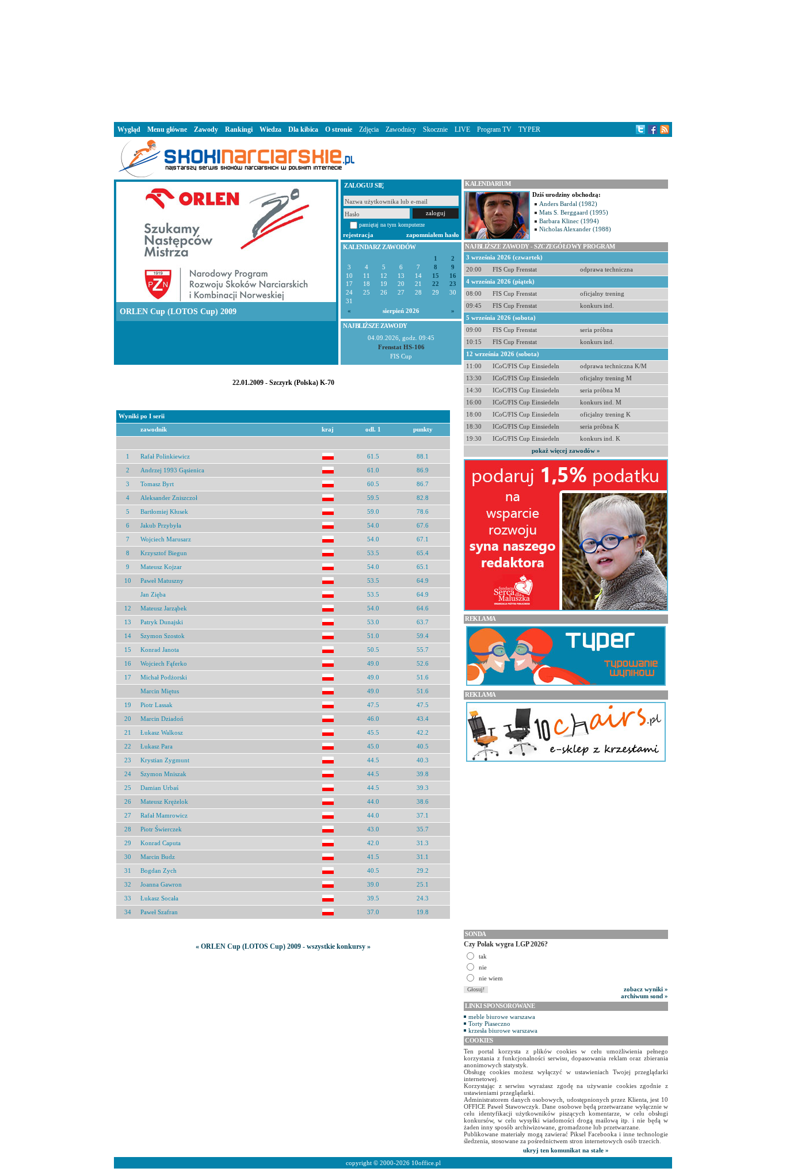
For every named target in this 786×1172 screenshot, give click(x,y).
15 (435, 276)
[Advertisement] (393, 59)
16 (452, 276)
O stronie (338, 129)
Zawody (206, 129)
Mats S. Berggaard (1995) (573, 212)
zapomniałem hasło (432, 234)
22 (435, 284)
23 (452, 284)
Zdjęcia (369, 129)
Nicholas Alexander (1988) (575, 229)
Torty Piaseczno (489, 1023)
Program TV (494, 129)
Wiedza (270, 129)
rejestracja (358, 234)
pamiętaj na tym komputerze (392, 225)
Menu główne (167, 129)
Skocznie (435, 129)
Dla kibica (303, 129)
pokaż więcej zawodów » (566, 450)
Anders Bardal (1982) (568, 203)
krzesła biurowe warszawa (502, 1030)
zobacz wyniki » (646, 989)
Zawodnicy (401, 129)
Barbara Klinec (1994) (569, 220)
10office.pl (426, 1162)
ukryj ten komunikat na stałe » (566, 1150)
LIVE (462, 129)
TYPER (529, 129)
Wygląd (128, 129)
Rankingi (239, 129)
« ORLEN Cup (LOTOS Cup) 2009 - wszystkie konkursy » (283, 946)
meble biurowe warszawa (501, 1016)
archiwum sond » (644, 995)
